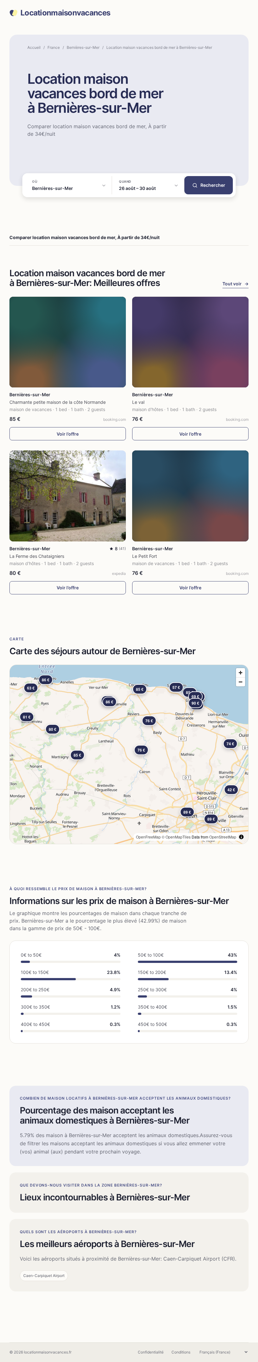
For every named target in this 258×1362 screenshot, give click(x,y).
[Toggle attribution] (241, 837)
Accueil (34, 47)
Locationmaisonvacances (65, 13)
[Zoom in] (240, 672)
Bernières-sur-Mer (83, 47)
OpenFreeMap (148, 836)
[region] (129, 754)
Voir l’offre (68, 434)
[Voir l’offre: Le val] (190, 342)
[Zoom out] (240, 681)
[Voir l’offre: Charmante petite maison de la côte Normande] (67, 342)
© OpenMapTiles (176, 836)
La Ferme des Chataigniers (36, 556)
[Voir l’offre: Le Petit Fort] (190, 495)
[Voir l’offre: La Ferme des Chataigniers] (67, 495)
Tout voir (235, 283)
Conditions (180, 1352)
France (54, 47)
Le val (138, 402)
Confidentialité (151, 1352)
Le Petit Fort (144, 556)
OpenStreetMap (222, 836)
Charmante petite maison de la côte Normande (57, 402)
